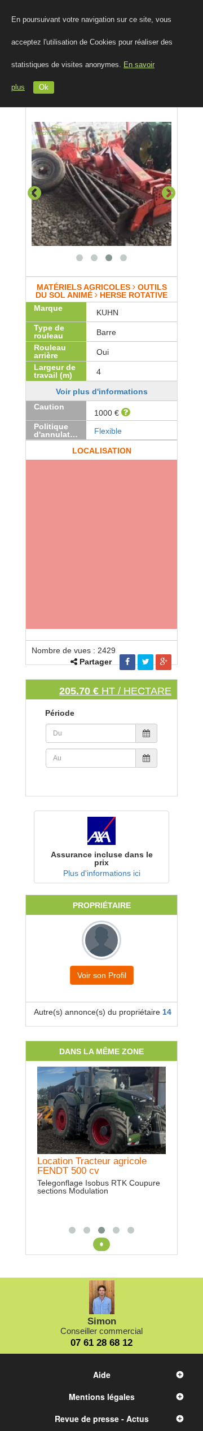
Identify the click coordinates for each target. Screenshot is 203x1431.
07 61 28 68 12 (101, 1342)
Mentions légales (102, 1396)
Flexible (108, 430)
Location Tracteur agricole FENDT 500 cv (92, 1166)
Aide (102, 1374)
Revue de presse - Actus (102, 1418)
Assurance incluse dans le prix (102, 858)
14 (166, 1011)
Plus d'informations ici (101, 873)
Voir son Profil (101, 975)
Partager (96, 662)
